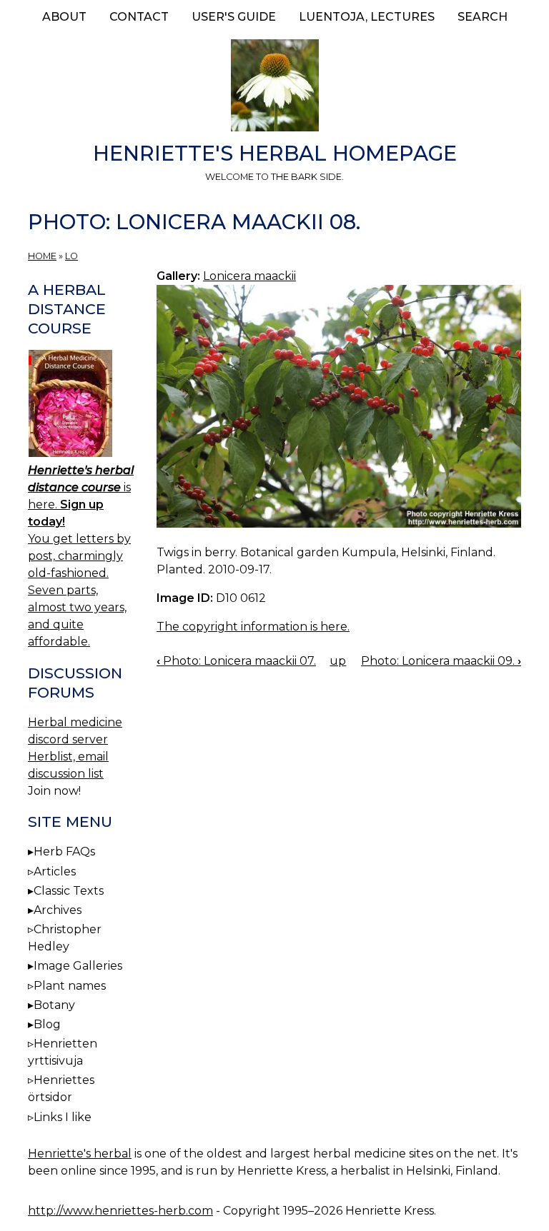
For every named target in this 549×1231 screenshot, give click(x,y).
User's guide (234, 17)
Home (42, 256)
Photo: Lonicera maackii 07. (236, 661)
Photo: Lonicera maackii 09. (441, 661)
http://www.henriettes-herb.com (120, 1210)
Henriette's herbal (80, 1153)
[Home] (274, 87)
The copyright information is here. (253, 626)
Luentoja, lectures (367, 17)
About (64, 17)
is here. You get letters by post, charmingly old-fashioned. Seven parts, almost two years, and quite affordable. (81, 555)
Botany (54, 1005)
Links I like (63, 1117)
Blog (47, 1024)
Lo (71, 256)
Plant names (70, 986)
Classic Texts (69, 891)
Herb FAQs (64, 851)
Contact (139, 17)
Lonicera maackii (249, 276)
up (338, 661)
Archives (57, 910)
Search (483, 17)
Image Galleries (78, 966)
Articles (55, 871)
